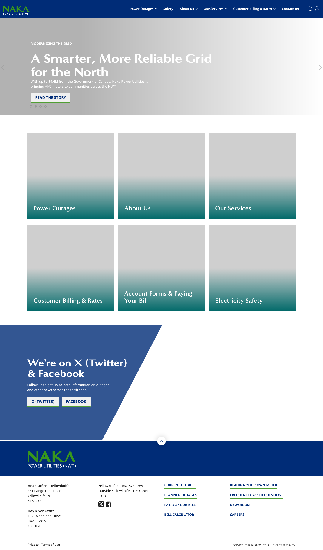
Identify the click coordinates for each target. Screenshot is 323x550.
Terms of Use (50, 544)
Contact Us (290, 9)
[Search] (308, 9)
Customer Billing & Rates (252, 9)
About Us (187, 9)
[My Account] (318, 7)
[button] (31, 107)
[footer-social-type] (101, 504)
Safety (168, 9)
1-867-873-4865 (131, 485)
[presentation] (3, 67)
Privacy (33, 544)
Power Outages (141, 9)
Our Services (213, 9)
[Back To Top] (161, 441)
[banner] (16, 10)
